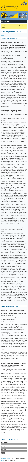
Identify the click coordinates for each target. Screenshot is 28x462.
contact (2, 460)
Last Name (3, 449)
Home (2, 35)
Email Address (4, 442)
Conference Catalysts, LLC (6, 458)
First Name (3, 446)
